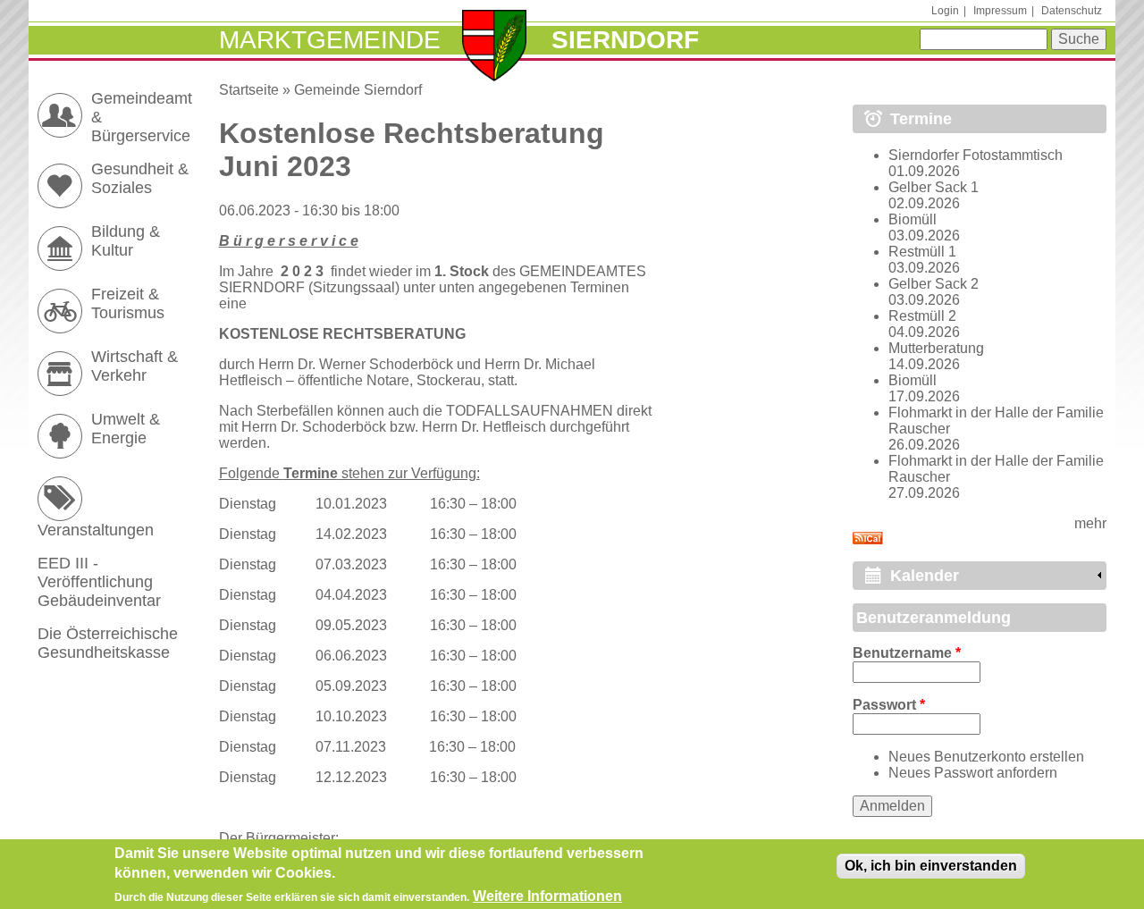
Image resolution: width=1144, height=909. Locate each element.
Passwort (889, 704)
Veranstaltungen (96, 530)
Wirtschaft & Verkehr (134, 366)
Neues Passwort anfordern (972, 772)
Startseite (249, 89)
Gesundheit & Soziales (140, 178)
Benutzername (907, 653)
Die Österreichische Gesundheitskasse (108, 643)
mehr (1090, 523)
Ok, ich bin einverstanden (931, 865)
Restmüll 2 (922, 316)
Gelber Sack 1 (933, 187)
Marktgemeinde (330, 40)
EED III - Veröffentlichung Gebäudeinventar (99, 582)
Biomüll (912, 219)
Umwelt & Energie (125, 428)
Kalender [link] (924, 576)
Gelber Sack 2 (933, 283)
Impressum (1000, 10)
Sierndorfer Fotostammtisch (975, 155)
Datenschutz (1071, 10)
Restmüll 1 (922, 251)
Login (945, 10)
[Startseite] (494, 47)
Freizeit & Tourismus (127, 303)
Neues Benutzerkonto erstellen (986, 756)
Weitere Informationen (547, 896)
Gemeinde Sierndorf (358, 89)
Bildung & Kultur (125, 241)
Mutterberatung (936, 348)
